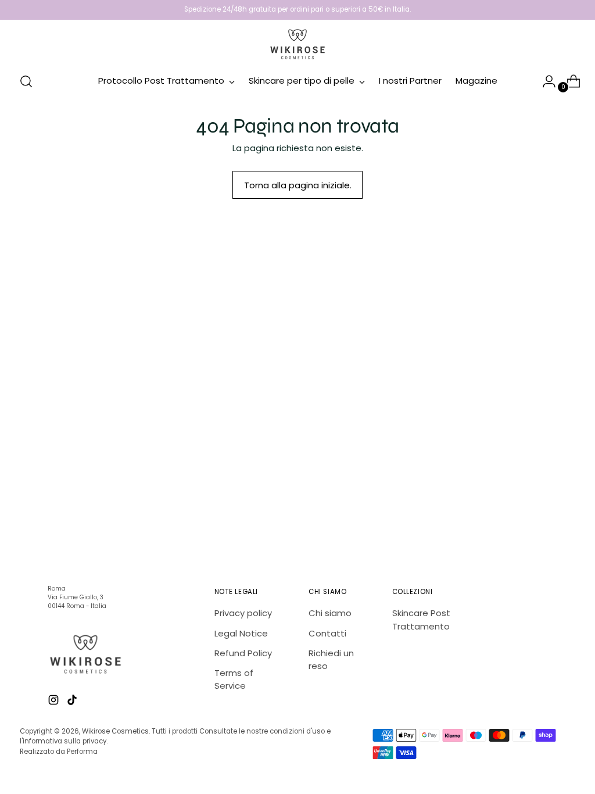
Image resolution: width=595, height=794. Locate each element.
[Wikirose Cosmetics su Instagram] (55, 701)
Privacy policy (243, 613)
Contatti (327, 633)
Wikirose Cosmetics (115, 731)
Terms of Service (233, 679)
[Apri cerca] (26, 81)
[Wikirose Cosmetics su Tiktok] (73, 701)
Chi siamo (330, 613)
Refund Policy (243, 653)
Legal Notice (241, 633)
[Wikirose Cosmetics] (297, 44)
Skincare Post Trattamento (421, 619)
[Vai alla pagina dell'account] (544, 81)
